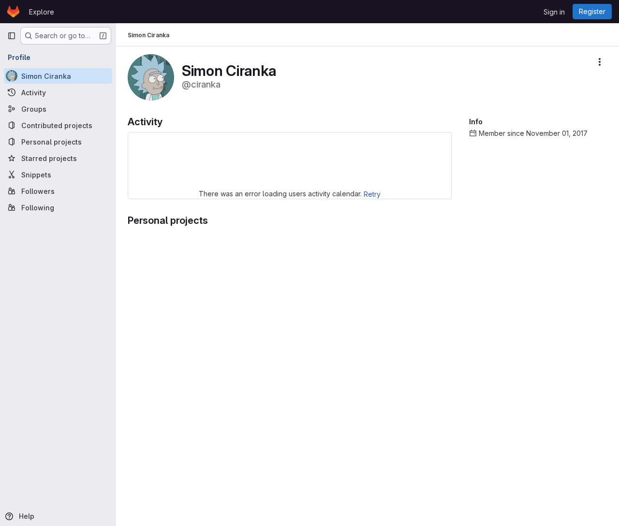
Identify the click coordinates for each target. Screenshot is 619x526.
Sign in (554, 12)
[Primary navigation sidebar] (11, 36)
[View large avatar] (151, 77)
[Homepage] (13, 11)
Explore (41, 12)
